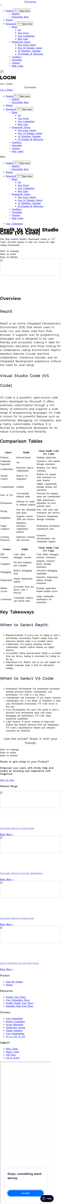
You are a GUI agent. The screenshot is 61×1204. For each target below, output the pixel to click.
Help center (17, 66)
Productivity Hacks (21, 42)
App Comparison (26, 36)
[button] (6, 84)
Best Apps (23, 39)
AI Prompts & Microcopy (31, 54)
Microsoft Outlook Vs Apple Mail (16, 918)
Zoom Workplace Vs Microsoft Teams (19, 963)
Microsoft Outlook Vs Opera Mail (17, 828)
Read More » (6, 834)
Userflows (16, 57)
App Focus (23, 33)
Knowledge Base (20, 17)
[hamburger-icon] (1, 5)
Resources (11, 23)
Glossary (16, 63)
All (19, 30)
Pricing (9, 20)
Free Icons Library (27, 45)
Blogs (14, 27)
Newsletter (17, 60)
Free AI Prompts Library (30, 48)
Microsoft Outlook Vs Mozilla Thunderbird (21, 873)
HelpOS (16, 14)
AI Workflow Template (29, 51)
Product (9, 10)
